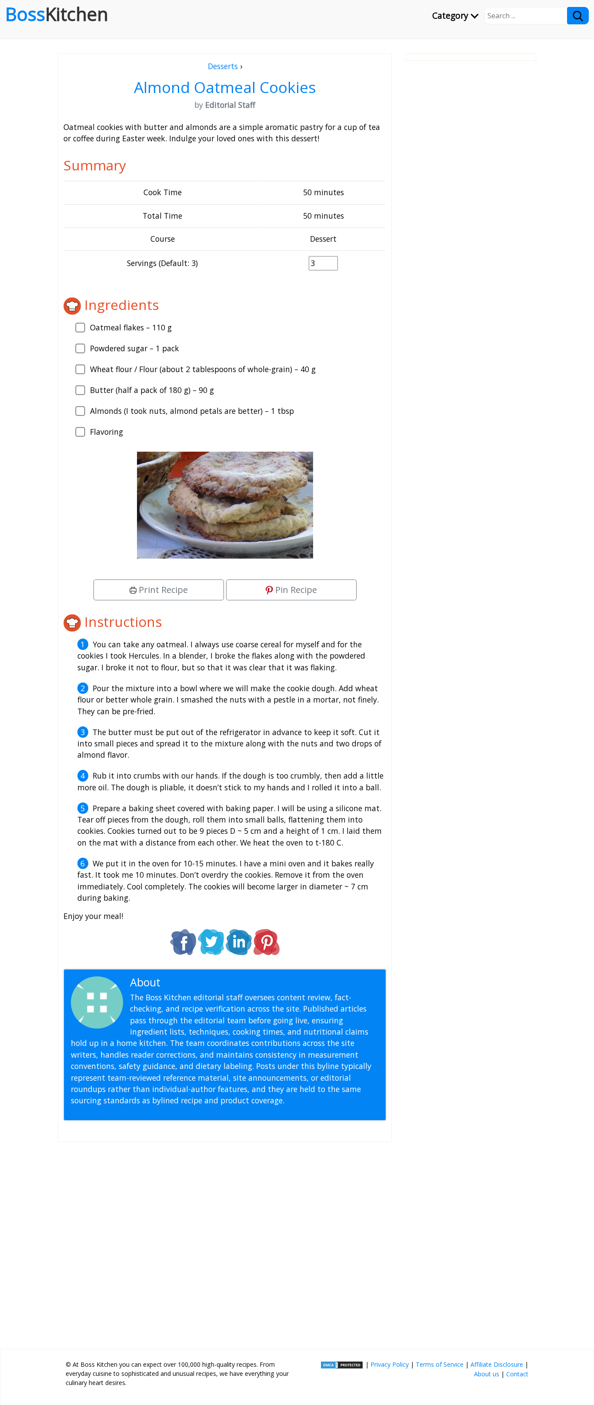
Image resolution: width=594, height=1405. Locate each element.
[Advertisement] (225, 1242)
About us (486, 1374)
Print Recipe (162, 590)
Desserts (223, 66)
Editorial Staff (196, 982)
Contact (517, 1374)
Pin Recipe (295, 590)
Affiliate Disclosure (497, 1364)
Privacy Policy (389, 1364)
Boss (56, 14)
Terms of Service (440, 1364)
